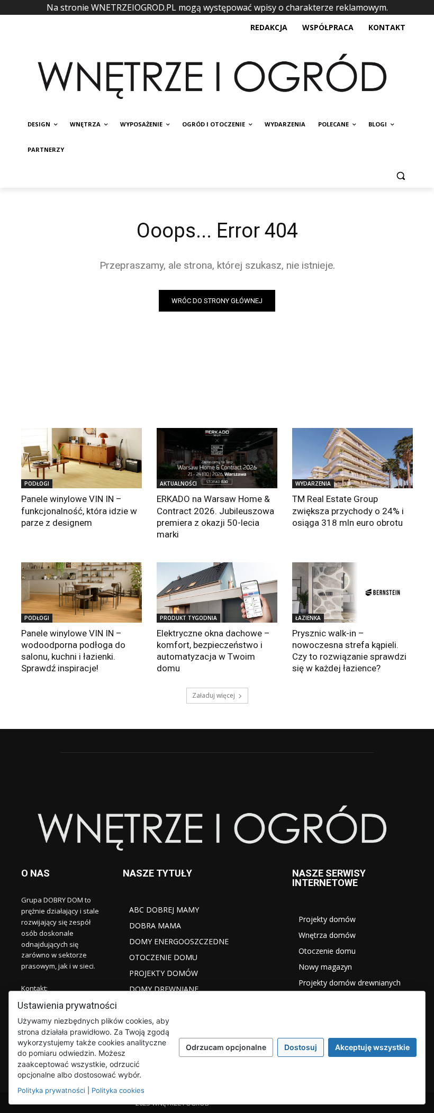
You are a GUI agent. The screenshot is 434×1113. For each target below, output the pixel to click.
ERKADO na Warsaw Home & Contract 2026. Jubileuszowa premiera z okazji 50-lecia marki (215, 516)
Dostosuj (300, 1047)
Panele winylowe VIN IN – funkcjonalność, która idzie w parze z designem (79, 510)
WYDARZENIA (313, 483)
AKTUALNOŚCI (178, 483)
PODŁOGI (36, 483)
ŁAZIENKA (308, 618)
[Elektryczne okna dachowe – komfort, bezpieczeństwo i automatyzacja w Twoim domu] (217, 592)
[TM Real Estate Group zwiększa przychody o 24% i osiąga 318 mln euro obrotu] (352, 458)
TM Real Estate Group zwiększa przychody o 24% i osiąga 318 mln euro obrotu (348, 510)
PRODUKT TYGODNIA (188, 618)
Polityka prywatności (51, 1090)
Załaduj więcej (213, 695)
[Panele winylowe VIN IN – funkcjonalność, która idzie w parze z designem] (81, 458)
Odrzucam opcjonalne (226, 1047)
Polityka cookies (118, 1090)
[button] (400, 175)
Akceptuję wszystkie (372, 1047)
